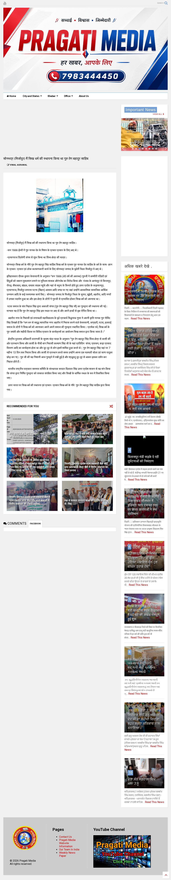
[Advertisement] (59, 127)
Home (12, 96)
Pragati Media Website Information (67, 843)
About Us (84, 96)
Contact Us (65, 836)
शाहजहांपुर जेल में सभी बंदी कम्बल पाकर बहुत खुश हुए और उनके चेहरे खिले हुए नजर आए (85, 435)
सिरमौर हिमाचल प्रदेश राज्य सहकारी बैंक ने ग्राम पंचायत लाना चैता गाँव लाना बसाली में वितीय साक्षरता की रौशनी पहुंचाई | (29, 500)
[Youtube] (4, 3)
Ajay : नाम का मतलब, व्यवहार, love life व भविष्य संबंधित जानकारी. (144, 118)
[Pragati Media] (85, 88)
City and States (31, 96)
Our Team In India (69, 849)
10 (130, 773)
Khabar (52, 96)
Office (67, 96)
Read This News (144, 141)
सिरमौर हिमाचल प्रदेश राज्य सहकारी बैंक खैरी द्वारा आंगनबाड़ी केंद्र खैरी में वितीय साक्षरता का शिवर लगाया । (86, 467)
